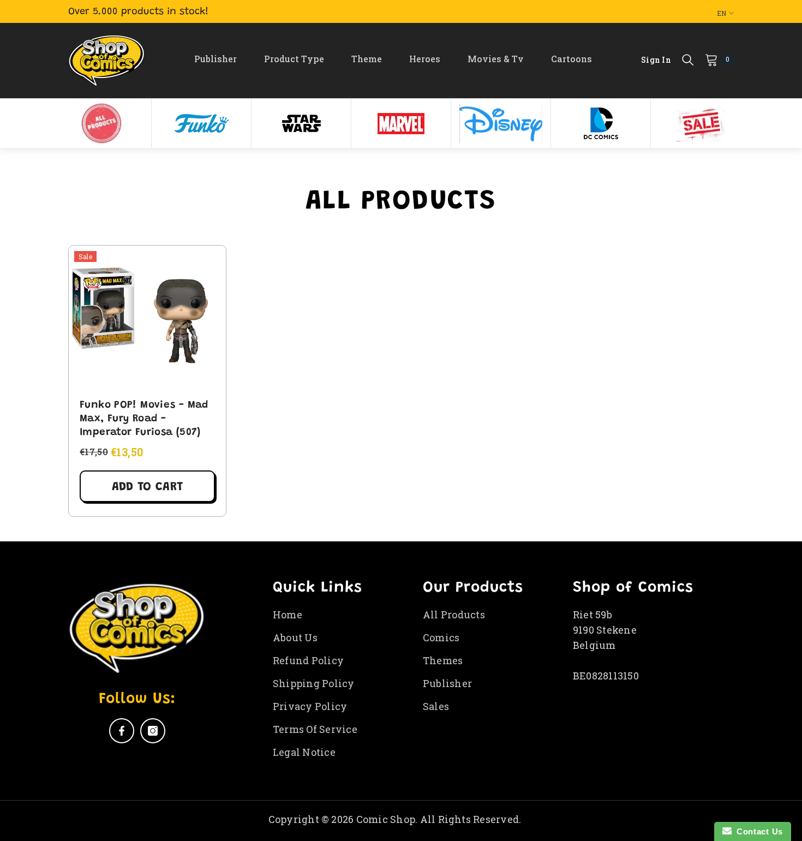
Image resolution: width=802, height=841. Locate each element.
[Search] (688, 59)
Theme (366, 58)
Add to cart (147, 487)
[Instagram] (152, 730)
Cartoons (571, 58)
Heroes (424, 58)
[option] (102, 123)
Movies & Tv (496, 58)
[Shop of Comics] (101, 123)
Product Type (294, 58)
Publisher (215, 58)
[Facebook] (121, 730)
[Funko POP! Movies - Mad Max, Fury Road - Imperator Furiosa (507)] (147, 316)
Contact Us (757, 831)
